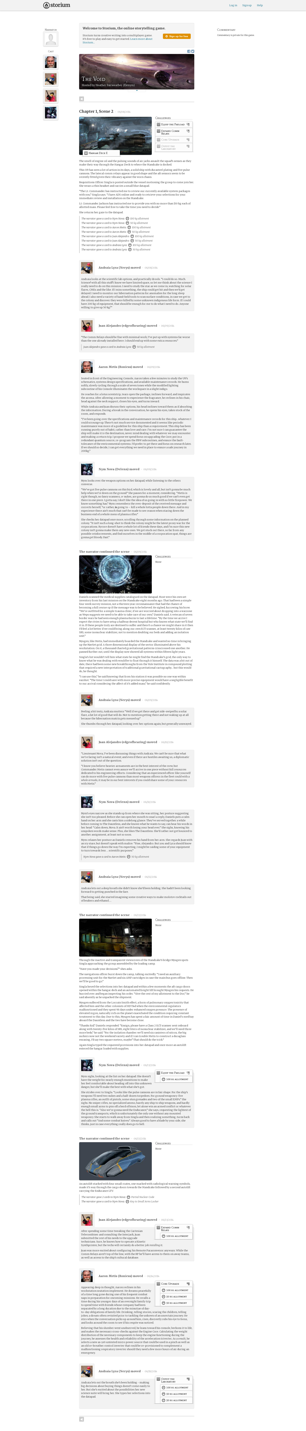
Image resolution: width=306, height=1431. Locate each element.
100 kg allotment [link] (139, 218)
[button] (137, 90)
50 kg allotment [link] (139, 223)
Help (260, 5)
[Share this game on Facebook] (188, 51)
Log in (233, 5)
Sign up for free (178, 36)
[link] (173, 125)
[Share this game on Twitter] (192, 51)
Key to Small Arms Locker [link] (144, 1201)
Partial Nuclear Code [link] (142, 1197)
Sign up (247, 5)
